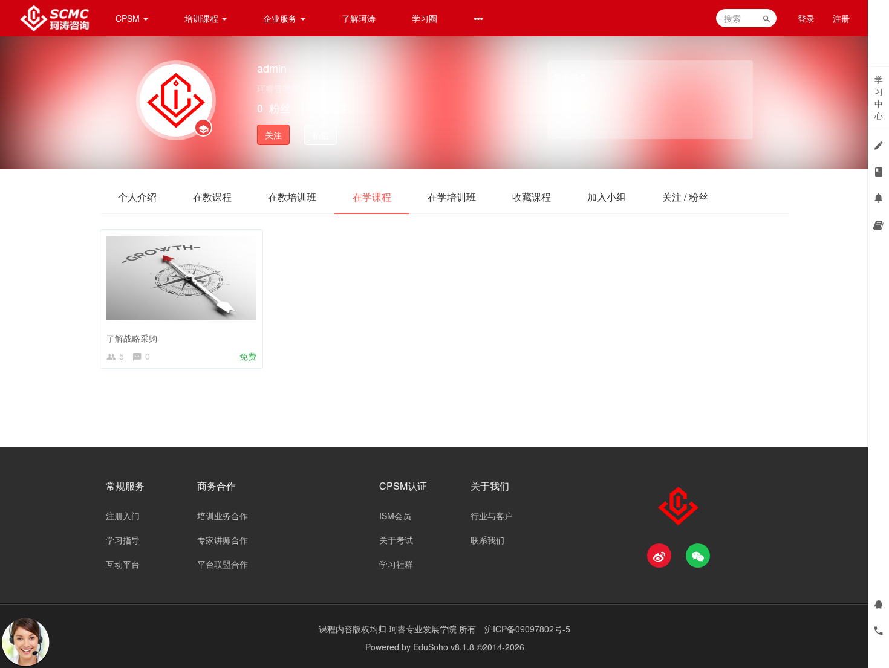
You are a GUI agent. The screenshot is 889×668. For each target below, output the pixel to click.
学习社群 (396, 564)
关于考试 (396, 540)
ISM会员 (395, 516)
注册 (841, 18)
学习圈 (424, 18)
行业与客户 (492, 516)
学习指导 (123, 540)
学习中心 (878, 97)
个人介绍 (137, 197)
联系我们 (487, 540)
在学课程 (372, 197)
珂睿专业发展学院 (424, 629)
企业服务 (281, 18)
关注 (273, 135)
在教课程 (212, 197)
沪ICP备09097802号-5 (527, 629)
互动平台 (123, 564)
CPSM (129, 18)
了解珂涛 (359, 18)
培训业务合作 (222, 516)
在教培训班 (292, 197)
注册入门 (123, 516)
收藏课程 (531, 197)
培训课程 (202, 18)
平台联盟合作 (222, 564)
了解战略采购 (131, 338)
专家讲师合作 (222, 540)
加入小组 (606, 197)
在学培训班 (452, 197)
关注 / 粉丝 (685, 197)
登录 (806, 18)
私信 (320, 135)
